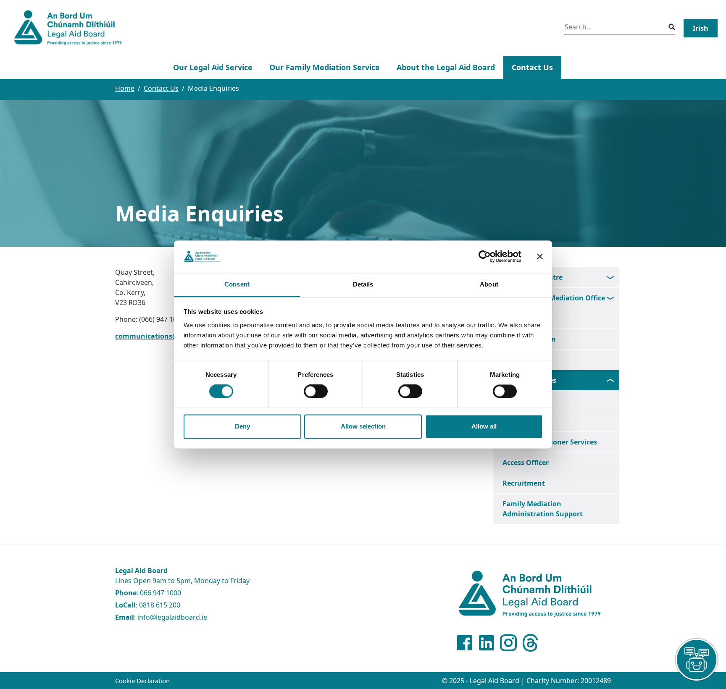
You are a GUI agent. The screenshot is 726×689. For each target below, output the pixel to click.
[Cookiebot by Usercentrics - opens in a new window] (484, 256)
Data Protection (529, 339)
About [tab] (489, 284)
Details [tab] (363, 284)
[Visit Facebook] (464, 643)
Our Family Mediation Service (324, 67)
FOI (508, 400)
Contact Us (532, 67)
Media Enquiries (529, 380)
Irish (700, 28)
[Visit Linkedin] (486, 643)
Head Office (521, 318)
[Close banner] (540, 257)
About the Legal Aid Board (446, 67)
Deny (242, 426)
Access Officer (525, 462)
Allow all (484, 426)
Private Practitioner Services (549, 442)
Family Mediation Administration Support (542, 508)
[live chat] (697, 660)
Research (517, 359)
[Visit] (508, 643)
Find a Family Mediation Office (553, 297)
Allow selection (363, 426)
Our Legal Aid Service (213, 67)
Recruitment (523, 483)
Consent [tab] (237, 284)
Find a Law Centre (532, 277)
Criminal (516, 421)
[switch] (316, 391)
